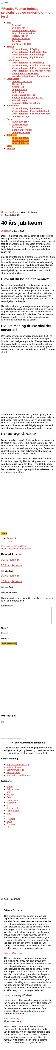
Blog (9, 146)
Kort (9, 813)
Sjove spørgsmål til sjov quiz (27, 97)
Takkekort (17, 41)
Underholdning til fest (24, 30)
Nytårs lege (18, 87)
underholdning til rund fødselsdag (30, 76)
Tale (9, 827)
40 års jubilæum (20, 143)
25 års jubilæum (20, 140)
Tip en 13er (18, 84)
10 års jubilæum (20, 138)
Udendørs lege (20, 124)
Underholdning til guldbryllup (28, 57)
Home (4, 212)
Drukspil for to (20, 28)
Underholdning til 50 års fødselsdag (31, 71)
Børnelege (17, 127)
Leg (8, 816)
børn (9, 792)
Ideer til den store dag (18, 764)
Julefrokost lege (20, 116)
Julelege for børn (21, 132)
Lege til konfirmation (23, 33)
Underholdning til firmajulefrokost (30, 111)
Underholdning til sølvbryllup (28, 54)
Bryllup (10, 46)
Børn (9, 119)
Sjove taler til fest (21, 44)
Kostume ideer (20, 36)
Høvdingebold (13, 772)
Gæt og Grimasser (22, 81)
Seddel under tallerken (24, 95)
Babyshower (13, 789)
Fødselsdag (13, 60)
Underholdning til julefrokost (27, 108)
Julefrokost (13, 105)
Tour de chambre (21, 38)
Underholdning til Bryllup (25, 49)
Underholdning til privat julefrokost (31, 113)
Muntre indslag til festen (16, 548)
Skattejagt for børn (22, 130)
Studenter (11, 824)
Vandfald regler (20, 100)
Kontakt (11, 148)
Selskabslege (14, 79)
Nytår (9, 821)
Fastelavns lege (20, 122)
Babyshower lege (15, 770)
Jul (8, 805)
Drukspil (16, 25)
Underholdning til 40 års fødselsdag (31, 68)
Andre (10, 786)
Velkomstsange (14, 767)
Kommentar (7, 605)
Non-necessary (15, 1021)
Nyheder (11, 819)
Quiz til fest (18, 92)
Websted (5, 638)
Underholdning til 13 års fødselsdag (31, 65)
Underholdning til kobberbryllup (29, 52)
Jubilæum (12, 135)
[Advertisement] (28, 180)
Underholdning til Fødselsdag (28, 62)
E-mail (5, 633)
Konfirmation (13, 811)
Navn (4, 628)
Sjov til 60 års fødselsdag (25, 73)
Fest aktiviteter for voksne (26, 103)
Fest (9, 22)
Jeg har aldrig (19, 89)
